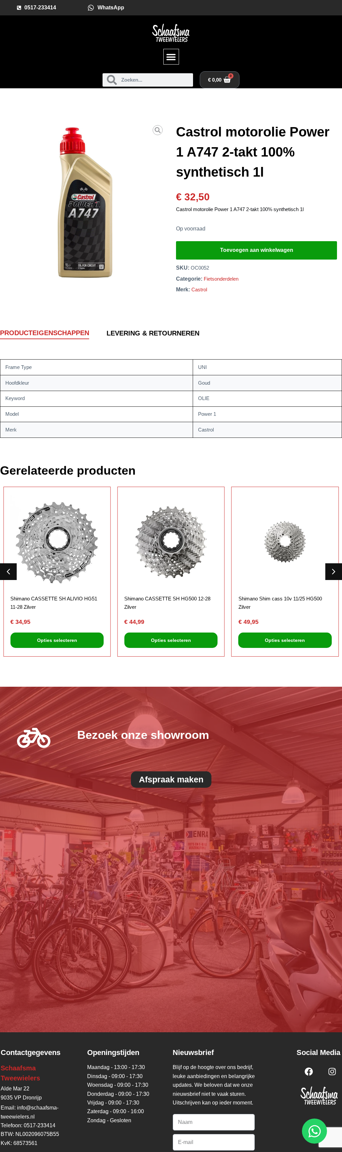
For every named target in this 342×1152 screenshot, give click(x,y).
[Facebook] (308, 1071)
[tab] (44, 333)
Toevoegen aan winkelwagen (256, 250)
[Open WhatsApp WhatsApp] (314, 1131)
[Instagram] (332, 1071)
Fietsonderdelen (221, 279)
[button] (171, 57)
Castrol (199, 289)
